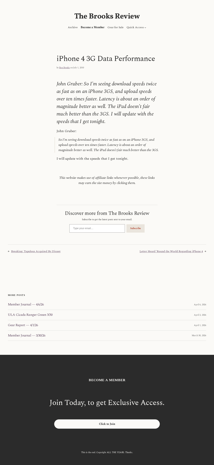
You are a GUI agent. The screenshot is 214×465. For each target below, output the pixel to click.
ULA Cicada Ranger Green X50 (30, 315)
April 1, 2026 (200, 325)
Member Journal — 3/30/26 (26, 336)
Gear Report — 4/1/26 (23, 325)
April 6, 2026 (200, 304)
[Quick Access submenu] (145, 27)
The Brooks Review (107, 16)
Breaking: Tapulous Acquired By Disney (36, 251)
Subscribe (135, 228)
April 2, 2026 (200, 315)
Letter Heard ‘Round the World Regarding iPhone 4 (171, 251)
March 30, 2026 (199, 335)
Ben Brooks (64, 67)
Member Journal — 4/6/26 (26, 305)
